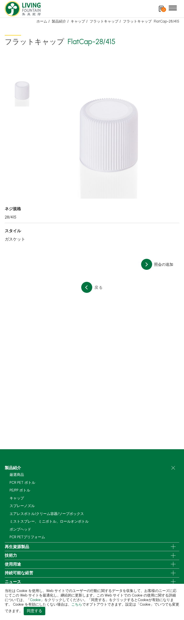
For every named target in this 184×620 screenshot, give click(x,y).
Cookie (35, 600)
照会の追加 (163, 264)
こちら (76, 604)
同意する (34, 610)
